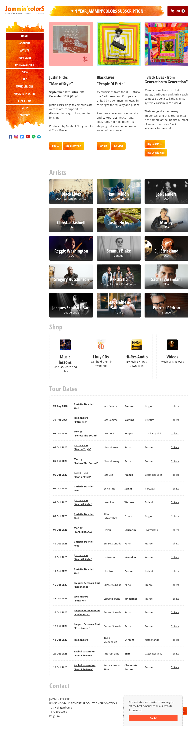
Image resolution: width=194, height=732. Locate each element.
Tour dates (24, 57)
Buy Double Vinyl (155, 152)
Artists (24, 50)
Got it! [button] (153, 717)
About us (24, 43)
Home (24, 36)
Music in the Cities (25, 93)
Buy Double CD (154, 144)
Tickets (175, 406)
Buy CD (55, 146)
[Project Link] (119, 44)
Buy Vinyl (118, 146)
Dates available (24, 65)
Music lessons (24, 86)
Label (24, 79)
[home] (24, 10)
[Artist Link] (71, 44)
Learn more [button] (135, 710)
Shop (25, 108)
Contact (25, 115)
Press (24, 72)
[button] (177, 11)
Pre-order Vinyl (73, 146)
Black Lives (24, 101)
